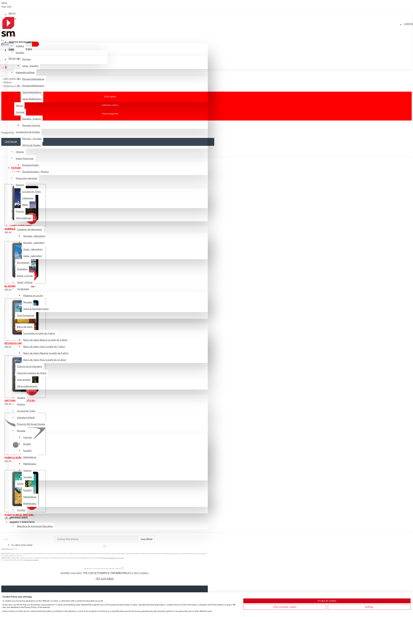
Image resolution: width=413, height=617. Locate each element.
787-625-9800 (105, 579)
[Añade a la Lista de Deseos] (5, 231)
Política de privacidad (31, 560)
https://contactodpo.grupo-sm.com (113, 558)
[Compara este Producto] (17, 231)
